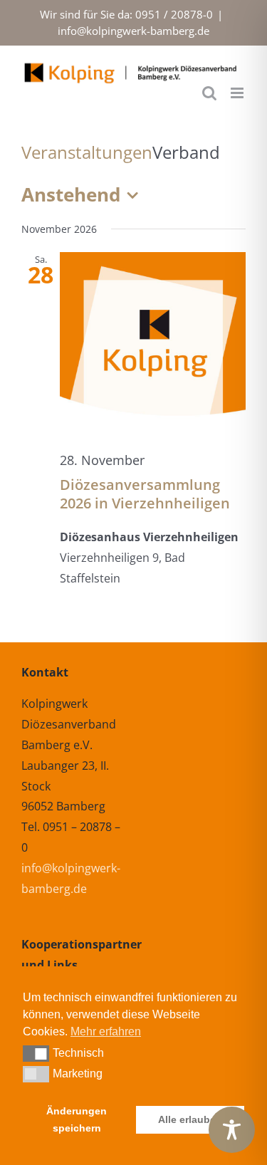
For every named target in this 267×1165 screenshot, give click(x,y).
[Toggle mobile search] (209, 92)
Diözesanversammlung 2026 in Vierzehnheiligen (145, 494)
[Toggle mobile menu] (238, 92)
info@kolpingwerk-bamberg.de (133, 30)
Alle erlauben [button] (190, 1119)
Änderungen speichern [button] (76, 1119)
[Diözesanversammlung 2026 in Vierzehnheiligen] (153, 345)
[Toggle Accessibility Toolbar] (231, 1129)
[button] (36, 1053)
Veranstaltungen (86, 152)
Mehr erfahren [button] (105, 1031)
